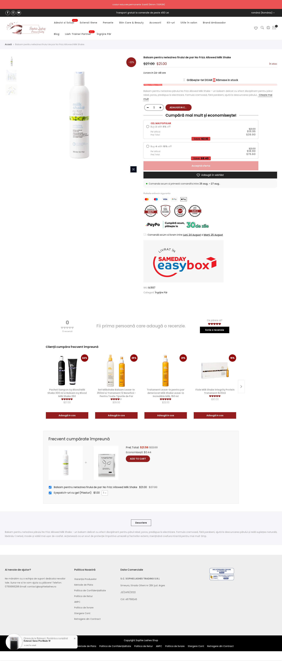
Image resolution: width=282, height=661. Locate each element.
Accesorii (155, 22)
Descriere (141, 522)
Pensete (108, 22)
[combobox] (105, 493)
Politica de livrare (84, 607)
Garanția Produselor (85, 579)
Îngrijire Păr (104, 34)
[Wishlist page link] (256, 28)
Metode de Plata (83, 584)
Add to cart (138, 458)
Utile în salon (189, 22)
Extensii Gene (88, 22)
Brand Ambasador (214, 22)
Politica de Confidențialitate (90, 590)
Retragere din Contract (87, 619)
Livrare (147, 73)
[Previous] (25, 115)
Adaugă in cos (67, 415)
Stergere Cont (82, 613)
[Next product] (241, 386)
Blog (56, 34)
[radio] (201, 130)
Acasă (8, 44)
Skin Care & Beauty (131, 22)
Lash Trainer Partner (79, 33)
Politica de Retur (83, 596)
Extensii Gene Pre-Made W (37, 641)
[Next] (133, 115)
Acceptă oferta (201, 165)
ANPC (77, 602)
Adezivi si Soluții (65, 22)
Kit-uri (171, 22)
